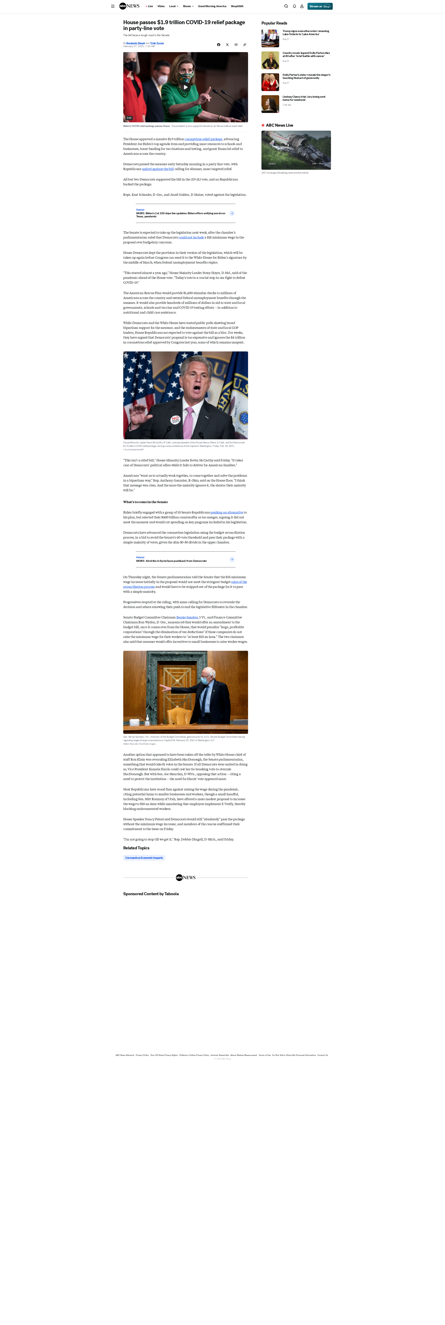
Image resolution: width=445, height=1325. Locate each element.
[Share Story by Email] (236, 44)
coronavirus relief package (203, 139)
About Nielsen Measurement (243, 1055)
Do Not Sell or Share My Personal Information (294, 1055)
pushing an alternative (227, 512)
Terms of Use (265, 1055)
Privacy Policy (142, 1055)
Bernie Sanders (187, 617)
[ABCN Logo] (129, 6)
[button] (112, 6)
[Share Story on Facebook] (218, 44)
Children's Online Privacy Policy (194, 1055)
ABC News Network (125, 1055)
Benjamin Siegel (135, 43)
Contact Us (322, 1055)
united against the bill (158, 168)
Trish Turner (157, 43)
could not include (191, 237)
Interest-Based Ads (220, 1055)
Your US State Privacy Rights (164, 1055)
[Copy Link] (244, 44)
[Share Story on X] (227, 44)
